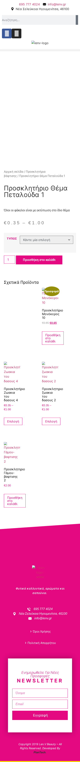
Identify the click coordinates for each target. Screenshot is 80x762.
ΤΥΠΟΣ (12, 238)
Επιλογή (13, 421)
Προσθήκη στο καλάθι (39, 259)
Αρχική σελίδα (13, 171)
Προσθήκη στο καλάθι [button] (52, 338)
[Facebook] (7, 33)
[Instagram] (16, 33)
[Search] (77, 20)
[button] (40, 50)
